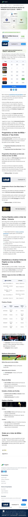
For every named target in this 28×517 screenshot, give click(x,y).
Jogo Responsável (14, 515)
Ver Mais (14, 86)
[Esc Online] (4, 72)
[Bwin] (4, 68)
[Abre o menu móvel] (25, 1)
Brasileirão (3, 481)
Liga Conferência (4, 492)
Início (2, 5)
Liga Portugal (3, 477)
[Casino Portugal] (4, 75)
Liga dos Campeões (5, 479)
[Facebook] (11, 90)
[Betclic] (4, 64)
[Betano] (4, 79)
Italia (6, 5)
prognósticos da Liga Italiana (16, 94)
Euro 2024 (3, 489)
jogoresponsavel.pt (22, 515)
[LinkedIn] (16, 90)
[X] (13, 90)
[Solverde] (4, 82)
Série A (9, 5)
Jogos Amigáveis (4, 490)
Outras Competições (6, 486)
